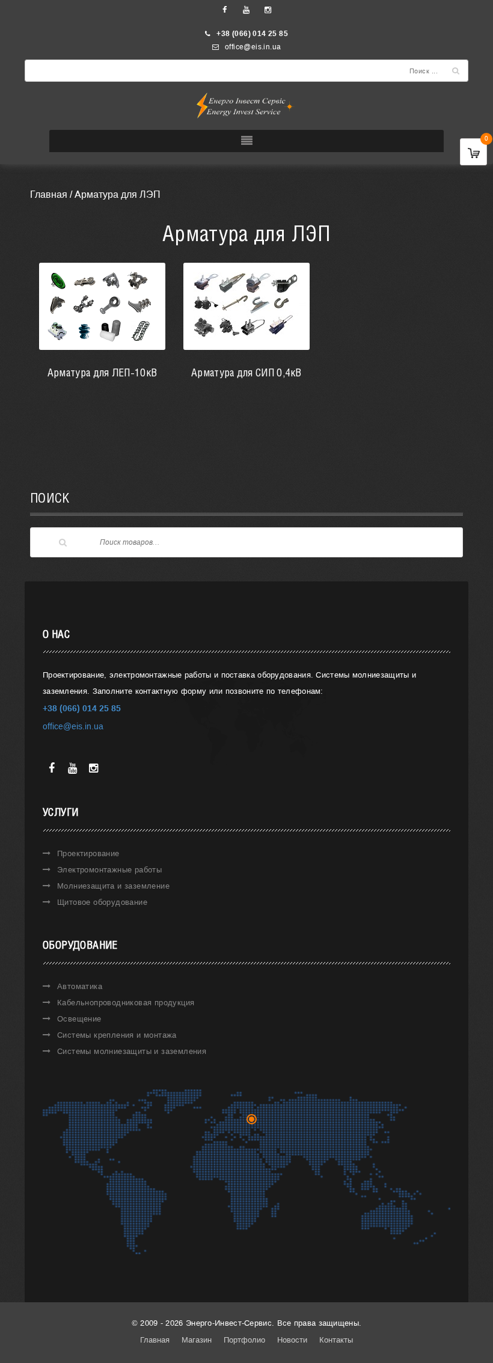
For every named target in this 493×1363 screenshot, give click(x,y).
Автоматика (79, 986)
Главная (48, 194)
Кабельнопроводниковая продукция (125, 1002)
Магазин (197, 1339)
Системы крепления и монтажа (117, 1035)
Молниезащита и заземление (113, 885)
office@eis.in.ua (253, 47)
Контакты (336, 1339)
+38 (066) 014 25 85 (252, 33)
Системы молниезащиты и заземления (131, 1051)
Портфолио (244, 1339)
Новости (292, 1339)
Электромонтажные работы (109, 869)
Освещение (79, 1018)
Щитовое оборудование (102, 902)
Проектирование (88, 853)
